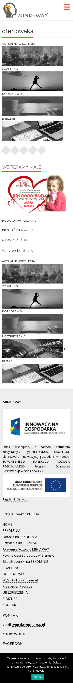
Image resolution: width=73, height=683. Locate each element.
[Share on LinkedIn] (33, 149)
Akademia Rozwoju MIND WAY (26, 549)
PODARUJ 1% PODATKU (19, 220)
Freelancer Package (17, 586)
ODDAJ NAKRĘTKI (14, 240)
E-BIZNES (10, 599)
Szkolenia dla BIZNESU (20, 543)
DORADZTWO (13, 574)
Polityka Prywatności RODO (21, 514)
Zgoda (37, 677)
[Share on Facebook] (6, 149)
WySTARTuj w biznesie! (20, 580)
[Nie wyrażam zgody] (68, 668)
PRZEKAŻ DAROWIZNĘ (18, 230)
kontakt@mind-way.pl (28, 624)
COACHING (11, 568)
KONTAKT (10, 605)
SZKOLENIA (11, 530)
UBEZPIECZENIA (15, 592)
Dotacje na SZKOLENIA (20, 537)
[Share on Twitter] (15, 149)
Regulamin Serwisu (15, 499)
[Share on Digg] (42, 149)
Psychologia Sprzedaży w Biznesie (28, 555)
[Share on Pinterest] (24, 149)
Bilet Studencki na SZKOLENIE (25, 561)
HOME (7, 524)
